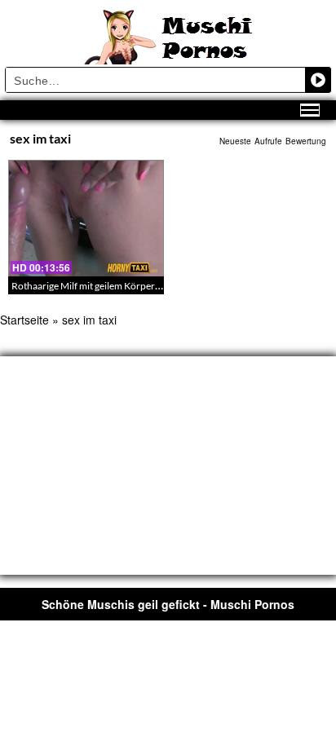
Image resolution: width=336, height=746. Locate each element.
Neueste (235, 141)
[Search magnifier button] (318, 80)
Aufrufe (268, 141)
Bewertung (305, 141)
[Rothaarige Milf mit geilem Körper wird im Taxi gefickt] (86, 218)
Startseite (24, 319)
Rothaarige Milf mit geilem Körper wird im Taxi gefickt (124, 286)
